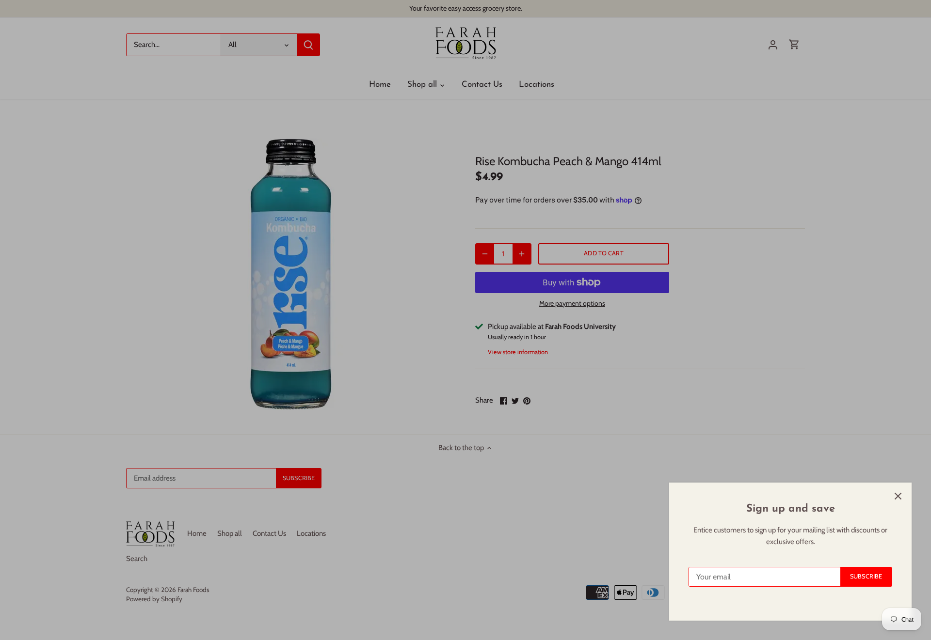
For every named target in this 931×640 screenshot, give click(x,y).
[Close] (898, 496)
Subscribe (866, 576)
